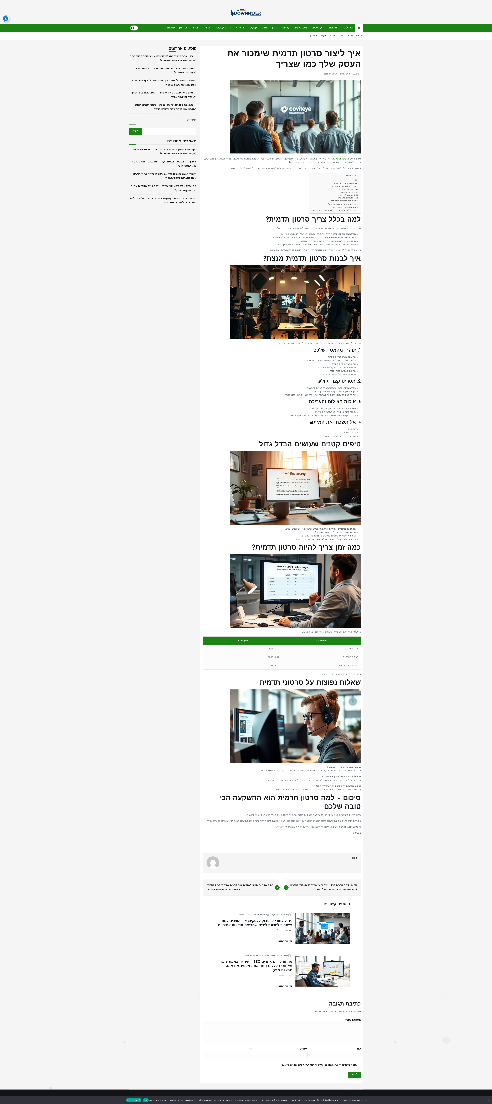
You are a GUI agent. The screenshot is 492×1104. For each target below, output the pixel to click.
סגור (145, 1100)
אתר (251, 1049)
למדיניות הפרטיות (133, 1100)
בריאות (240, 28)
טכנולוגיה (347, 28)
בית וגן (183, 28)
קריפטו (285, 28)
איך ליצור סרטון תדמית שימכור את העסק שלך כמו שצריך (334, 36)
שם (358, 1049)
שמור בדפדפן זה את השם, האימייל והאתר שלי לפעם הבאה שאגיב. (319, 1065)
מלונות (333, 28)
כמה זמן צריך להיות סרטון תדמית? (342, 204)
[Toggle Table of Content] (355, 180)
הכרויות (207, 28)
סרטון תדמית (340, 159)
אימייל (303, 1049)
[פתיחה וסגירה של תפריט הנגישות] (6, 19)
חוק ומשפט (318, 28)
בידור (195, 28)
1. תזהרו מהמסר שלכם (347, 190)
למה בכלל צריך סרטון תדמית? (345, 184)
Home (360, 36)
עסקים (253, 28)
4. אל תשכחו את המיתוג (346, 198)
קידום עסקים (223, 28)
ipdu (354, 74)
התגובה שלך (353, 1020)
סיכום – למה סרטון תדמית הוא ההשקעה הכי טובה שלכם (333, 210)
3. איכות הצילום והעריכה (346, 195)
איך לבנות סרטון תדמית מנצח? (343, 187)
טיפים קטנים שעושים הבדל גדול (343, 201)
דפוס (264, 28)
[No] (489, 1100)
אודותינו (169, 28)
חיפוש (191, 120)
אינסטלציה (300, 28)
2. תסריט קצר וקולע (348, 192)
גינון (274, 28)
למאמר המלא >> (283, 941)
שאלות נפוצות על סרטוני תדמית (343, 207)
